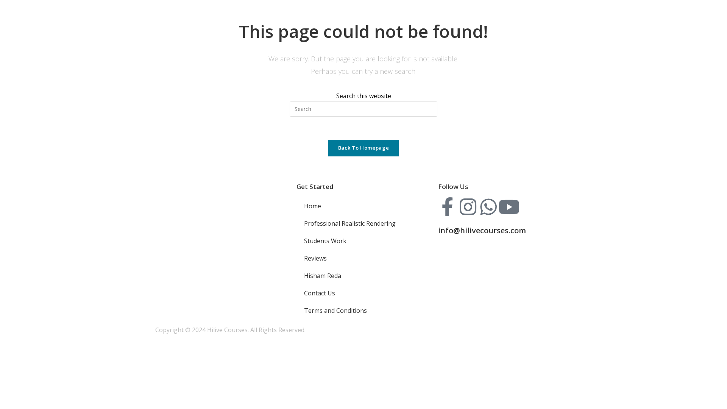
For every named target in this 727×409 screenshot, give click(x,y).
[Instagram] (468, 206)
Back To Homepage (363, 147)
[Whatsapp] (488, 206)
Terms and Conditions (335, 310)
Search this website (363, 96)
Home (312, 206)
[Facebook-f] (447, 206)
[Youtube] (508, 206)
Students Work (325, 241)
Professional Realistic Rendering (350, 223)
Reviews (315, 258)
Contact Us (319, 293)
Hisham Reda (322, 276)
